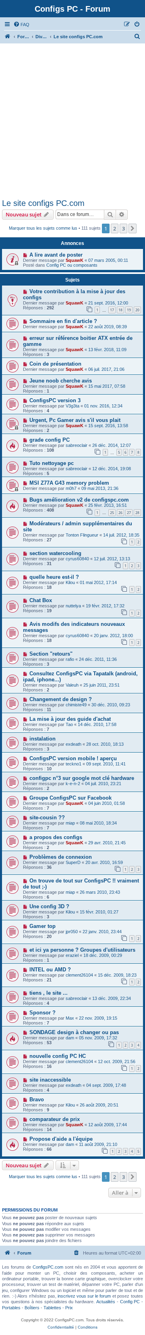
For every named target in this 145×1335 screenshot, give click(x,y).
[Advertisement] (72, 122)
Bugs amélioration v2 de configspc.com (79, 500)
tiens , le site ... (48, 993)
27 (129, 512)
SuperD (73, 862)
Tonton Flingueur (82, 535)
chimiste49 (76, 704)
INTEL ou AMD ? (50, 970)
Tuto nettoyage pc (51, 463)
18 (120, 310)
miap (70, 823)
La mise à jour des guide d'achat (70, 719)
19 (129, 310)
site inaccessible (50, 1080)
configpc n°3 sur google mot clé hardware (81, 778)
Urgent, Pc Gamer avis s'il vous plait (74, 420)
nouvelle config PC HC (57, 1056)
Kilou (70, 582)
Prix (69, 1307)
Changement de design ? (60, 699)
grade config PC (49, 440)
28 (137, 512)
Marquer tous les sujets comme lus (43, 228)
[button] (132, 228)
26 (120, 512)
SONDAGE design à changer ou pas (74, 1032)
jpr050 (72, 931)
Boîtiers (32, 1307)
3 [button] (123, 228)
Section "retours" (50, 654)
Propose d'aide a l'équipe (61, 1139)
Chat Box (40, 600)
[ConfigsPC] (7, 36)
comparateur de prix (54, 1119)
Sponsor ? (42, 1013)
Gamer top (42, 926)
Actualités (105, 1301)
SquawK (74, 260)
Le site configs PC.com (43, 203)
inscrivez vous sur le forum (84, 1296)
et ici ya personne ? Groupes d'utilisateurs (82, 950)
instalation (42, 739)
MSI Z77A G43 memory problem (69, 483)
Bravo (36, 1099)
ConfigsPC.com (48, 1267)
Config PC (130, 1301)
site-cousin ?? (47, 818)
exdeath (73, 744)
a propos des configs (55, 837)
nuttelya (73, 605)
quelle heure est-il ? (54, 577)
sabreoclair (76, 445)
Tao (69, 724)
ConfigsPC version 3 (55, 400)
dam (70, 1037)
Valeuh (72, 685)
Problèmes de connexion (60, 857)
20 (137, 310)
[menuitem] (21, 24)
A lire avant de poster (56, 255)
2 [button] (114, 228)
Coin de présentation (55, 364)
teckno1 (73, 763)
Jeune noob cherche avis (60, 381)
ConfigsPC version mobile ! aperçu (73, 758)
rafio (70, 659)
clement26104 (79, 975)
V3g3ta (72, 405)
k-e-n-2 (73, 783)
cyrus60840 (77, 558)
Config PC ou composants (71, 265)
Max (70, 1018)
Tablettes (52, 1307)
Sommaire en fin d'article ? (63, 321)
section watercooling (55, 553)
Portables (11, 1307)
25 (112, 512)
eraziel (72, 955)
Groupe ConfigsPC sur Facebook (70, 798)
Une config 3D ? (49, 906)
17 (112, 310)
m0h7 (71, 488)
